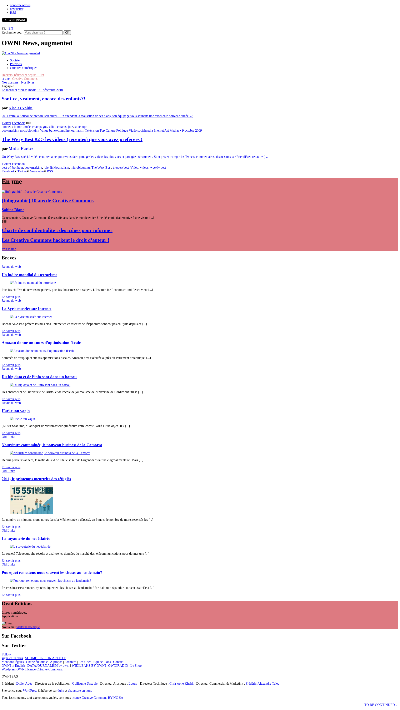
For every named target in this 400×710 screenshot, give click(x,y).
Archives (70, 662)
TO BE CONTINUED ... (381, 704)
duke (61, 690)
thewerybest (121, 167)
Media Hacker (21, 148)
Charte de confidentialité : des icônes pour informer (57, 230)
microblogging (29, 130)
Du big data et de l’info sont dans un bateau (39, 377)
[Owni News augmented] (21, 53)
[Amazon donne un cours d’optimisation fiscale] (42, 351)
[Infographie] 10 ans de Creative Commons (48, 200)
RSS (13, 12)
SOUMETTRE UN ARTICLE (45, 658)
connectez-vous (20, 5)
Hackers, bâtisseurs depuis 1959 (23, 75)
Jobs (108, 662)
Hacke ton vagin (16, 411)
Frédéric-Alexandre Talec (262, 683)
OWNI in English (13, 665)
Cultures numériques (23, 68)
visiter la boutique (28, 627)
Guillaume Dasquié (85, 683)
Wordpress (9, 669)
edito (52, 126)
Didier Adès (24, 683)
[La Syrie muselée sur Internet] (31, 317)
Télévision (92, 130)
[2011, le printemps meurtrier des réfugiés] (31, 512)
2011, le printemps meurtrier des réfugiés (36, 479)
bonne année (22, 126)
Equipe (98, 662)
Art (166, 130)
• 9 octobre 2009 (191, 130)
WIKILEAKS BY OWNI (89, 665)
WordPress (30, 690)
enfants (61, 126)
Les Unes (85, 662)
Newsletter (37, 171)
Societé (15, 60)
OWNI (21, 669)
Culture (110, 130)
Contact (118, 662)
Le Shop (136, 665)
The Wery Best (101, 167)
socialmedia (145, 130)
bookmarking (10, 130)
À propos (56, 662)
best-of (6, 167)
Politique (122, 130)
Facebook (18, 123)
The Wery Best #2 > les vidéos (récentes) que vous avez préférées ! (72, 139)
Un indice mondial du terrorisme (29, 275)
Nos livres (27, 82)
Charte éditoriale (37, 662)
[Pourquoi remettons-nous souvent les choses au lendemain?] (50, 580)
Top (102, 130)
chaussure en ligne (80, 690)
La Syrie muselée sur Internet (26, 308)
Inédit (32, 90)
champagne (39, 126)
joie (70, 126)
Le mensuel (9, 90)
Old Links (8, 436)
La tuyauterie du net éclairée (26, 538)
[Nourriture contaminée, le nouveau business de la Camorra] (50, 453)
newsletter (16, 9)
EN (11, 28)
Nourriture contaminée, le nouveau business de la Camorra (52, 445)
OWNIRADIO (118, 665)
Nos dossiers (10, 82)
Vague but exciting (52, 130)
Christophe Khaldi (181, 683)
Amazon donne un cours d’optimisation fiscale (41, 342)
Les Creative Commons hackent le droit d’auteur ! (55, 240)
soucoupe (81, 126)
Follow (6, 654)
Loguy (133, 683)
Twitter (6, 123)
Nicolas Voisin (20, 108)
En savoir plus (11, 297)
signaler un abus (12, 658)
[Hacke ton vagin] (22, 419)
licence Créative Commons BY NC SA (97, 697)
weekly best (158, 167)
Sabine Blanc (13, 210)
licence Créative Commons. (44, 669)
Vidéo (133, 130)
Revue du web (11, 266)
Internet (159, 130)
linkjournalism (74, 130)
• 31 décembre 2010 (49, 90)
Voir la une (9, 249)
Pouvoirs (16, 64)
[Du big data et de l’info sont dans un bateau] (40, 385)
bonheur (7, 126)
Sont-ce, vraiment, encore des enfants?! (43, 98)
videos (144, 167)
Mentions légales (13, 662)
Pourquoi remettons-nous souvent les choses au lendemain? (52, 572)
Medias (22, 90)
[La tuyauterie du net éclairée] (30, 546)
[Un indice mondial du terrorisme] (33, 282)
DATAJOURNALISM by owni (48, 665)
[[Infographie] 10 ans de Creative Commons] (32, 191)
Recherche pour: (12, 32)
